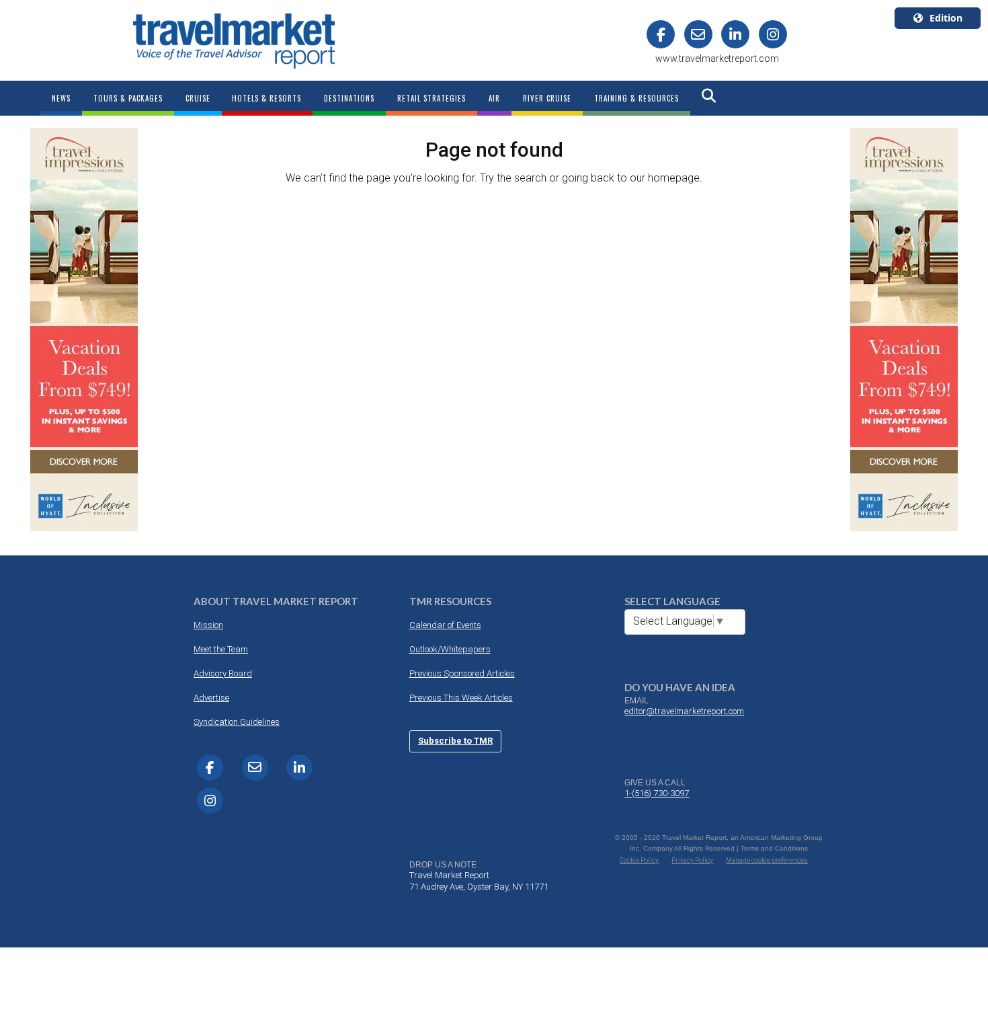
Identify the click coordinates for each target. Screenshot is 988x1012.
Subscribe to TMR (455, 741)
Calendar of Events (445, 625)
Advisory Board (223, 673)
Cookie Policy (639, 860)
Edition (946, 17)
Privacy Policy (692, 860)
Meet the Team (221, 649)
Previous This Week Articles (461, 698)
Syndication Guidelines (237, 722)
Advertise (211, 698)
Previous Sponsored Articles (462, 673)
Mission (208, 625)
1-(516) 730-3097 (656, 793)
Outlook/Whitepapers (450, 649)
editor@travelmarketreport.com (684, 711)
